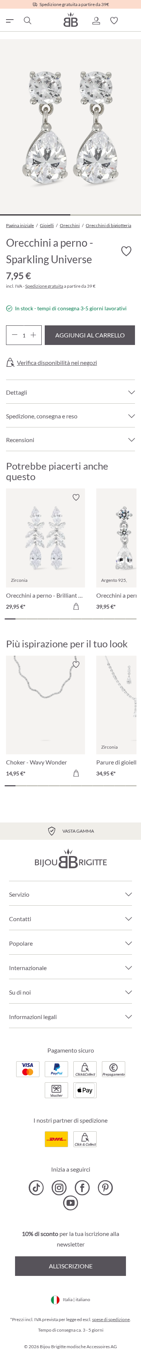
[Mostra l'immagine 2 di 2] (105, 214)
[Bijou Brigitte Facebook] (82, 1187)
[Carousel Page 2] (20, 618)
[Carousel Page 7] (76, 618)
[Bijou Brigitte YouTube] (70, 1202)
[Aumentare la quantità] (33, 335)
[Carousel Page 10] (108, 618)
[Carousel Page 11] (120, 618)
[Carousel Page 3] (32, 618)
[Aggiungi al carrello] (76, 606)
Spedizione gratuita (44, 286)
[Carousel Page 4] (43, 618)
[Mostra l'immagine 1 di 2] (35, 214)
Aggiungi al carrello (90, 335)
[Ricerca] (27, 21)
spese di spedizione (111, 1319)
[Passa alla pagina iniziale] (70, 19)
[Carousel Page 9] (97, 618)
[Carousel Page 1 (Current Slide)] (10, 618)
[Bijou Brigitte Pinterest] (105, 1187)
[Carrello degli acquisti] (132, 21)
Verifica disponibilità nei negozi (57, 362)
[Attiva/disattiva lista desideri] (126, 252)
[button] (96, 21)
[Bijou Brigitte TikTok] (36, 1187)
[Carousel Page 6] (64, 618)
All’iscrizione (70, 1266)
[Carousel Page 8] (87, 618)
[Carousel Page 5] (54, 618)
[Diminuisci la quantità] (14, 335)
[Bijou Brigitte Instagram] (59, 1187)
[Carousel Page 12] (131, 618)
